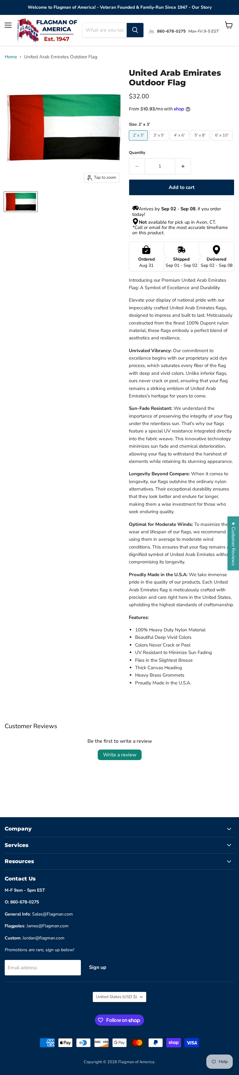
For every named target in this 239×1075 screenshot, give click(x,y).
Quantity (137, 152)
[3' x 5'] (159, 142)
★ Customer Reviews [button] (233, 543)
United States (116, 997)
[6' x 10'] (222, 142)
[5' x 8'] (200, 142)
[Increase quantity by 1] (183, 166)
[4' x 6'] (180, 142)
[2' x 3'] (139, 142)
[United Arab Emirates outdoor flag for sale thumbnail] (20, 202)
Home (11, 57)
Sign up (97, 967)
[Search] (135, 30)
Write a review (119, 754)
